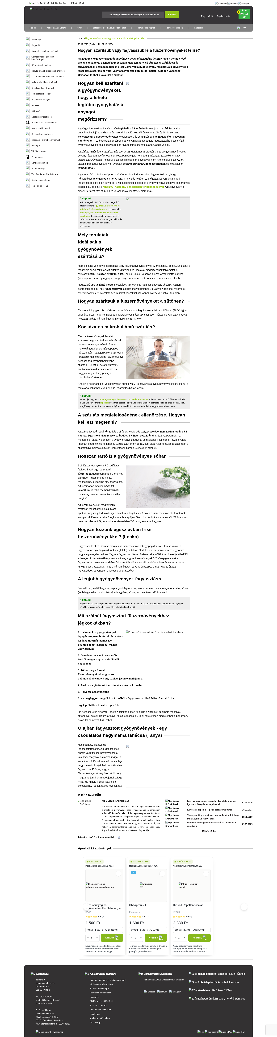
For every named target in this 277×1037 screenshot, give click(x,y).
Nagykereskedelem (174, 28)
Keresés (172, 14)
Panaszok (94, 997)
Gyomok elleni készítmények (45, 51)
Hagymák (35, 45)
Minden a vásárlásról (56, 28)
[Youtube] (232, 3)
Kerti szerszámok (39, 163)
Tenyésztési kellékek (41, 94)
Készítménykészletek (41, 117)
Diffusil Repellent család (188, 905)
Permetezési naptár (146, 28)
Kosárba (109, 938)
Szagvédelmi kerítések (42, 134)
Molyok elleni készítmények (44, 82)
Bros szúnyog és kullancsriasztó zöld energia (103, 907)
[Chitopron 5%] (148, 885)
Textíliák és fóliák (39, 186)
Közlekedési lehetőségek (101, 984)
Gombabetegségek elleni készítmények (42, 58)
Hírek (79, 28)
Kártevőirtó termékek (41, 65)
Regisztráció (207, 16)
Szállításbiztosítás (98, 1005)
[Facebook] (221, 3)
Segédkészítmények (40, 99)
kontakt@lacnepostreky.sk (48, 1000)
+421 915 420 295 (44, 997)
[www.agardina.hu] (150, 991)
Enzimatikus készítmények (44, 122)
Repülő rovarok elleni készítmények (48, 71)
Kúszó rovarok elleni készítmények (47, 76)
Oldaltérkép (95, 1022)
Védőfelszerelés (38, 151)
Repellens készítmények (42, 88)
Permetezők (37, 157)
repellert (104, 403)
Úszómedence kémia (41, 180)
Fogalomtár (95, 1014)
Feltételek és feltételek (100, 993)
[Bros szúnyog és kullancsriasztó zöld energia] (104, 885)
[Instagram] (244, 3)
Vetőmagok (36, 39)
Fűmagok (35, 145)
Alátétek (35, 105)
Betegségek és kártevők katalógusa (109, 28)
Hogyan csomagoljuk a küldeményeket (108, 980)
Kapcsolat (198, 28)
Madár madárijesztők (41, 128)
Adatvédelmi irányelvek (100, 1009)
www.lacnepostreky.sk (166, 980)
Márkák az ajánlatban (100, 1018)
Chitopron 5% (137, 905)
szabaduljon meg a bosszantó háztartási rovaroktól (122, 399)
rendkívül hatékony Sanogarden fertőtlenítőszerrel (133, 186)
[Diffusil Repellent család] (192, 885)
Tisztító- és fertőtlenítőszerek (45, 174)
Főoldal (32, 28)
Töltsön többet (209, 831)
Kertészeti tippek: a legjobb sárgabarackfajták (209, 810)
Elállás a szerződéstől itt (101, 1001)
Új (133, 872)
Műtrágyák (36, 111)
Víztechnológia (38, 168)
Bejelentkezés (223, 16)
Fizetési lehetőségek (99, 988)
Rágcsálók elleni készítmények (45, 140)
